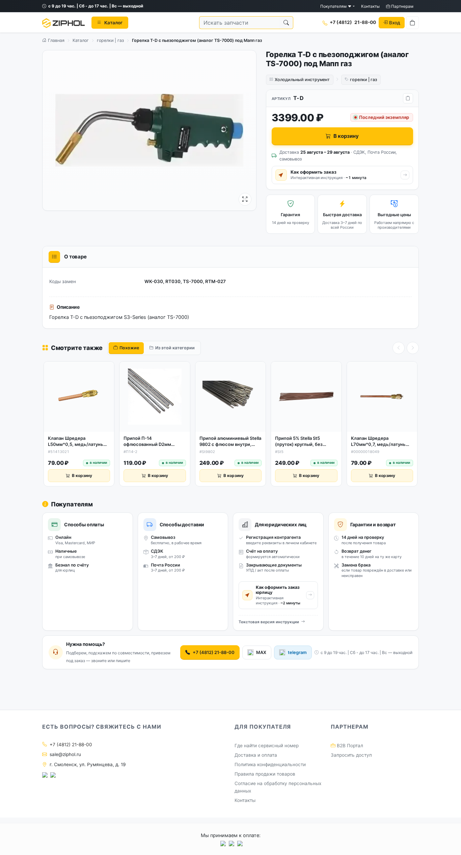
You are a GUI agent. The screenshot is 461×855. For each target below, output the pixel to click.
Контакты (370, 6)
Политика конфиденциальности (270, 764)
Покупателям (334, 6)
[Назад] (398, 348)
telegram (297, 652)
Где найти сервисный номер (267, 745)
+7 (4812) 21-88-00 (214, 652)
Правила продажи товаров (265, 774)
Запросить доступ (351, 755)
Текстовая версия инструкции (269, 622)
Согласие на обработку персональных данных (278, 787)
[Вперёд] (413, 348)
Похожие (129, 347)
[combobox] (239, 22)
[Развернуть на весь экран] (245, 199)
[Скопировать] (408, 98)
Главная (55, 40)
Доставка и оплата (256, 755)
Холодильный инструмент (302, 79)
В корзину (346, 136)
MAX (261, 652)
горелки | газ (110, 40)
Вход (394, 22)
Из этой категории (175, 347)
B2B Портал (349, 745)
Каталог (81, 40)
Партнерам (401, 6)
